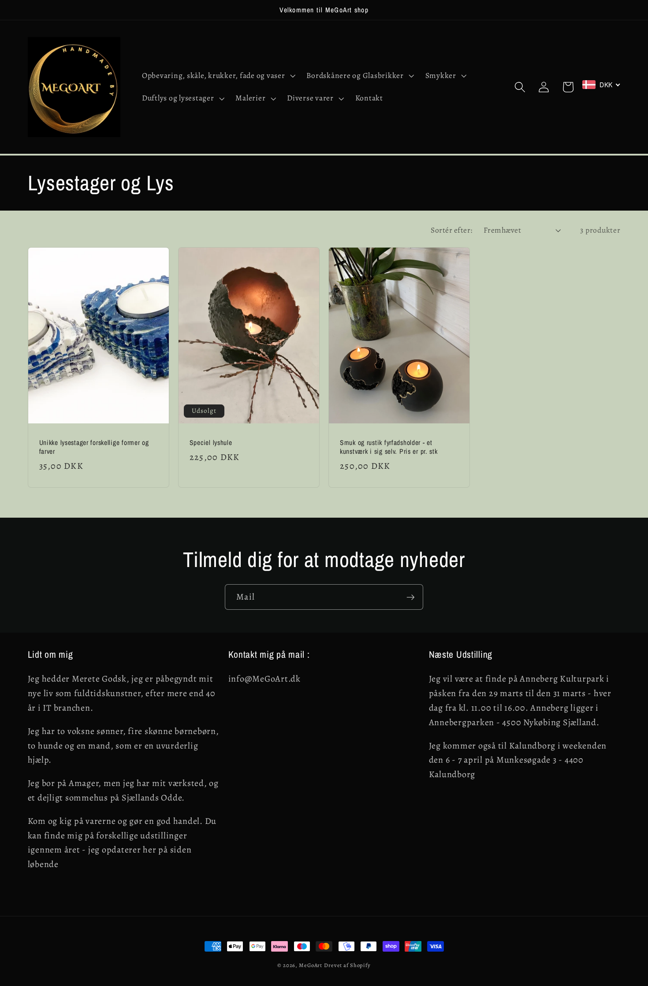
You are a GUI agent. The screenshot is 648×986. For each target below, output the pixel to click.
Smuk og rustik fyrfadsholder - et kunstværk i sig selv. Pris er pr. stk (389, 447)
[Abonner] (410, 597)
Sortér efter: (452, 230)
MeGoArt (310, 965)
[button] (217, 75)
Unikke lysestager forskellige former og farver (94, 447)
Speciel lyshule (211, 442)
